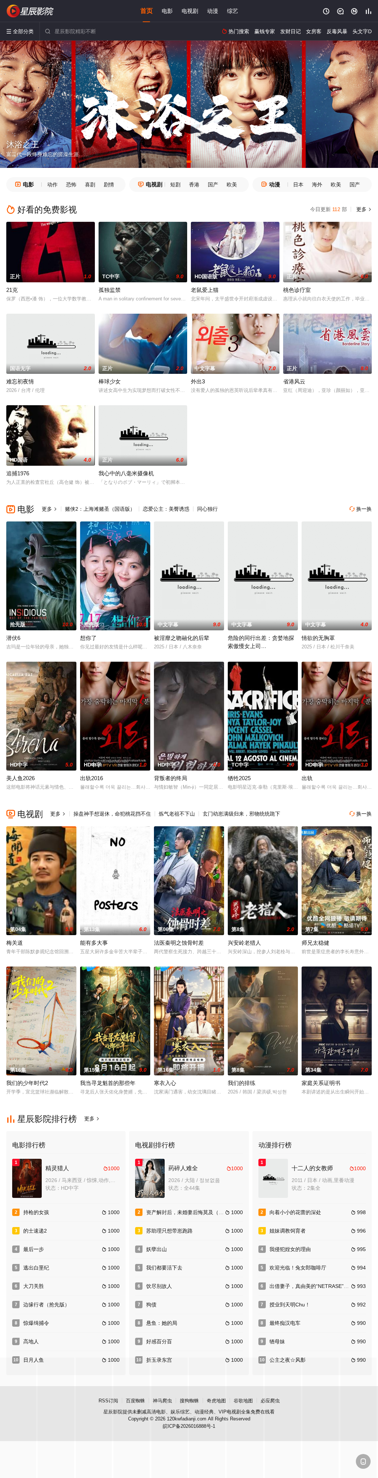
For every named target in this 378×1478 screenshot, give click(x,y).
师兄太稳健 (315, 943)
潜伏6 (13, 638)
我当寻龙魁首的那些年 (107, 1083)
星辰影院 (113, 1412)
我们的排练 (241, 1083)
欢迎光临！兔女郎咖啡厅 (297, 1268)
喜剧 (90, 184)
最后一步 (33, 1249)
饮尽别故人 (159, 1286)
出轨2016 (91, 778)
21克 (12, 290)
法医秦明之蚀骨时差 (179, 943)
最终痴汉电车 (284, 1323)
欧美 (232, 184)
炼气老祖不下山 (177, 814)
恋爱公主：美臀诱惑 (166, 509)
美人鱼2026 (20, 778)
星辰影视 (30, 11)
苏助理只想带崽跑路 (169, 1231)
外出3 (198, 381)
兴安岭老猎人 (244, 943)
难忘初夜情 (20, 381)
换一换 (361, 509)
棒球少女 (110, 381)
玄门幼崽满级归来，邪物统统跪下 (241, 814)
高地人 (31, 1341)
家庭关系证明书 (321, 1083)
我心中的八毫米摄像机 (126, 473)
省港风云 (294, 381)
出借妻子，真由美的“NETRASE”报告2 (313, 1286)
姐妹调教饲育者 (287, 1231)
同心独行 (207, 509)
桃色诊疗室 (297, 290)
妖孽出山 (156, 1249)
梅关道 (14, 943)
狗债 (151, 1305)
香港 (194, 184)
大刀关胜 (33, 1286)
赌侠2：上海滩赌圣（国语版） (100, 509)
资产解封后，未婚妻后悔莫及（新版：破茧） (198, 1212)
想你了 (88, 638)
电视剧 (190, 11)
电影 (167, 11)
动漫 (212, 11)
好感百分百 (159, 1341)
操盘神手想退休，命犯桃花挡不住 (112, 814)
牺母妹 (277, 1341)
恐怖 (71, 184)
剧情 (109, 184)
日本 (298, 184)
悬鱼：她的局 (161, 1323)
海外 (317, 184)
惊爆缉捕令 (36, 1323)
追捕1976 (17, 473)
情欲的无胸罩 (318, 638)
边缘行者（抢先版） (46, 1305)
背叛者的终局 (170, 778)
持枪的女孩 (36, 1212)
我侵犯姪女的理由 (290, 1249)
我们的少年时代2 (27, 1083)
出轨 (307, 778)
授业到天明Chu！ (289, 1305)
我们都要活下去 (164, 1268)
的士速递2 (35, 1231)
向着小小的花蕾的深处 (295, 1212)
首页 (146, 10)
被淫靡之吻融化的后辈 (181, 638)
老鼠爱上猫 (205, 290)
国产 (213, 184)
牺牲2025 (239, 778)
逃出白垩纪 (36, 1268)
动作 (52, 184)
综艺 (232, 11)
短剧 (175, 184)
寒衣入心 (165, 1083)
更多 (363, 209)
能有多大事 (94, 943)
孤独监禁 (110, 290)
